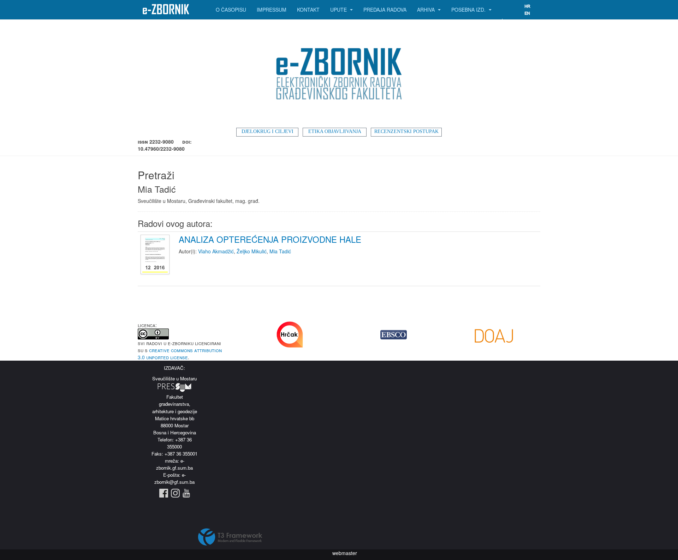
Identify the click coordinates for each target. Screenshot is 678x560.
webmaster (344, 552)
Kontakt (308, 9)
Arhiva (426, 9)
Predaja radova (384, 9)
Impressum (271, 9)
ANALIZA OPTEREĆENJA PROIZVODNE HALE (270, 239)
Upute (339, 9)
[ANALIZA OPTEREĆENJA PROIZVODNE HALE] (156, 254)
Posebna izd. (469, 9)
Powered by (230, 537)
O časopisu (231, 9)
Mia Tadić (280, 251)
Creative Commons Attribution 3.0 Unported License (180, 354)
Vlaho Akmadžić (216, 251)
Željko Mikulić (252, 251)
